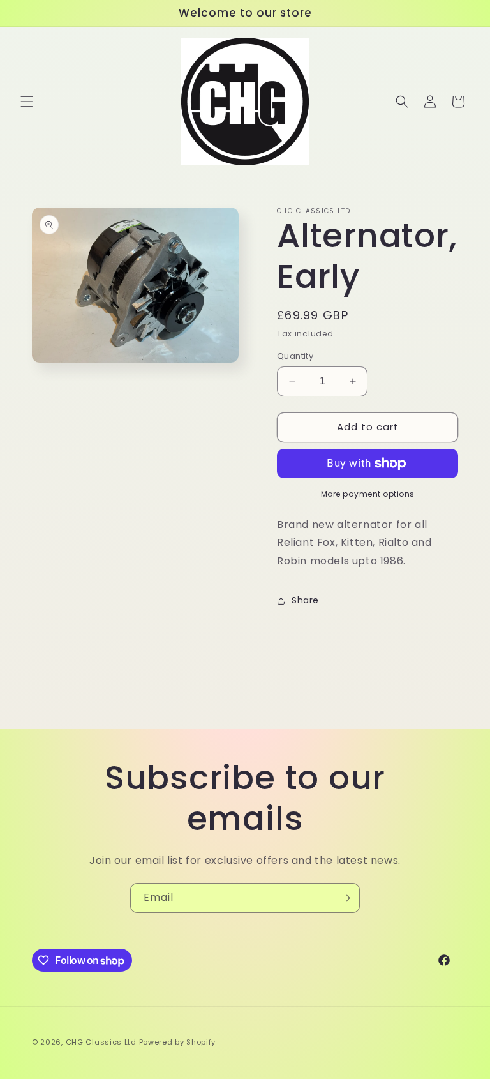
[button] (27, 101)
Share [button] (305, 600)
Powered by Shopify (177, 1042)
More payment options (368, 493)
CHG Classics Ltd (101, 1042)
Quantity (295, 356)
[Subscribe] (345, 898)
